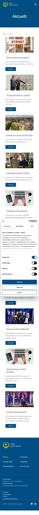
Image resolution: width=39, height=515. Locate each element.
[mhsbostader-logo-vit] (10, 2)
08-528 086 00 (7, 494)
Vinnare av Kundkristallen (16, 412)
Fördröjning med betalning (16, 211)
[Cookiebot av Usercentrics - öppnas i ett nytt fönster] (29, 221)
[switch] (34, 263)
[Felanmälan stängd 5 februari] (19, 160)
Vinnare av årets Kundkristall (17, 329)
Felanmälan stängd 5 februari (18, 173)
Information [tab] (19, 226)
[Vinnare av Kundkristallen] (19, 399)
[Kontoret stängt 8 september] (19, 45)
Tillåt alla (19, 282)
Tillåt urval (19, 287)
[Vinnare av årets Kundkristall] (19, 316)
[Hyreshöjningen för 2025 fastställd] (19, 356)
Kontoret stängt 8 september (17, 57)
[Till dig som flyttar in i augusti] (19, 82)
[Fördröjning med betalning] (19, 198)
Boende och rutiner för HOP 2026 (19, 135)
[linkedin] (35, 504)
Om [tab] (32, 226)
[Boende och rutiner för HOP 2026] (19, 122)
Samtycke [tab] (7, 226)
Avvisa (19, 292)
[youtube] (32, 504)
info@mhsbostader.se (10, 498)
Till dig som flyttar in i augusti (18, 95)
